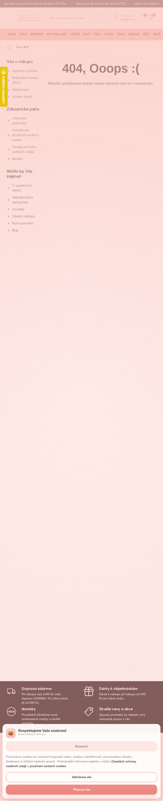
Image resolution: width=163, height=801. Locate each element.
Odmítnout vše (81, 777)
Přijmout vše (81, 789)
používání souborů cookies (48, 766)
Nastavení (81, 746)
